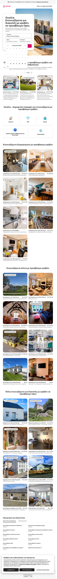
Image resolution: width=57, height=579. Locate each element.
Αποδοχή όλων (11, 569)
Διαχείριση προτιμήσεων (43, 569)
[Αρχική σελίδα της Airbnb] (7, 6)
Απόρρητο (26, 576)
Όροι (31, 576)
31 (7, 66)
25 (10, 63)
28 (19, 63)
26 (13, 63)
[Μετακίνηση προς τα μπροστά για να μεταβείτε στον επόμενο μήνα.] (25, 45)
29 (22, 63)
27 (16, 63)
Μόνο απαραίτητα (26, 569)
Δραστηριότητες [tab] (22, 521)
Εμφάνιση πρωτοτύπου (42, 2)
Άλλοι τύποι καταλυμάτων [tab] (9, 521)
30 (25, 63)
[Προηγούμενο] (24, 72)
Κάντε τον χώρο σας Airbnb (44, 6)
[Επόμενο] (31, 72)
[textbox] (12, 41)
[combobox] (19, 36)
